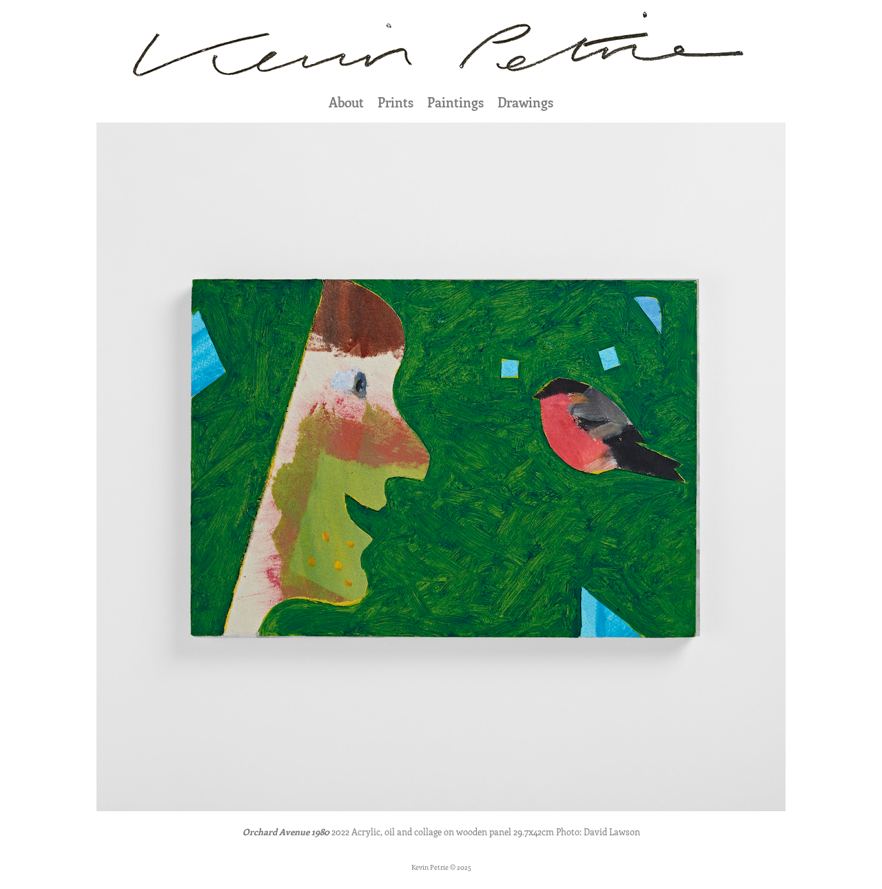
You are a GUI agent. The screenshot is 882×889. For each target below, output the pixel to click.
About (346, 102)
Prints (395, 102)
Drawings (525, 102)
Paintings (455, 102)
